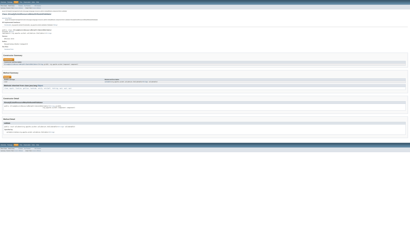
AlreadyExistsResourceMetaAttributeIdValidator (21, 64)
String (55, 25)
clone (6, 88)
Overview (3, 2)
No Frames (27, 6)
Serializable (7, 25)
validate (108, 82)
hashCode (33, 88)
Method (21, 8)
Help (37, 2)
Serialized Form (8, 49)
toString (55, 88)
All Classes (37, 6)
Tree (21, 2)
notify (40, 88)
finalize (18, 88)
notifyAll (47, 88)
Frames (20, 6)
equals (12, 88)
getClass (26, 88)
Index (33, 2)
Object (11, 31)
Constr (16, 8)
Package (9, 2)
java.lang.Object (7, 18)
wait (61, 88)
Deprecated (27, 2)
